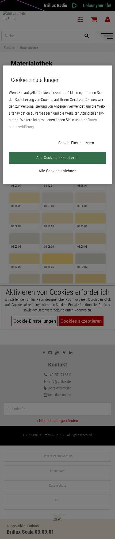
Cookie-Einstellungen (76, 143)
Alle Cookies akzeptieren (57, 157)
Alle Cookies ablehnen (57, 171)
